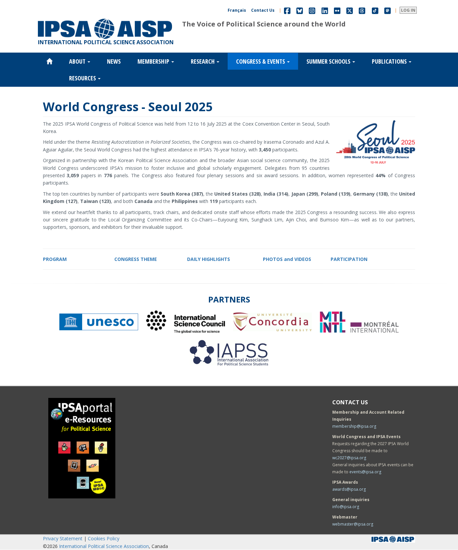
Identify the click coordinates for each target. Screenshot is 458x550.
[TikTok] (375, 10)
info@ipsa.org (345, 506)
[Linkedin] (325, 10)
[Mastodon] (387, 10)
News (114, 61)
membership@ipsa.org (354, 426)
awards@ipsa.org (349, 489)
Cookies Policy (103, 538)
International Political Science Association (104, 546)
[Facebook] (287, 10)
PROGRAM (55, 259)
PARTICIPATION (349, 259)
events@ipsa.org (365, 472)
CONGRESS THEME (135, 259)
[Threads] (362, 10)
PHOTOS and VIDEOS (287, 259)
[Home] (105, 18)
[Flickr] (337, 10)
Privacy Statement (62, 538)
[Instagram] (312, 10)
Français (237, 10)
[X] (349, 10)
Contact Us (263, 10)
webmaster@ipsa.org (352, 524)
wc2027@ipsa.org (349, 458)
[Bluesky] (299, 10)
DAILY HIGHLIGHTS (208, 259)
